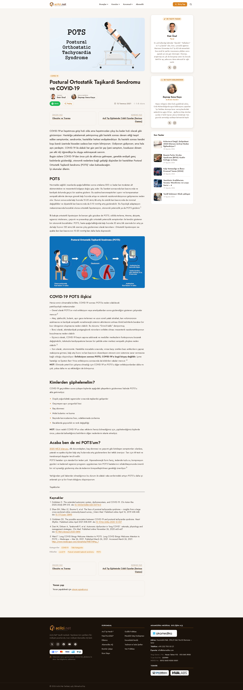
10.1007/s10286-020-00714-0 (88, 504)
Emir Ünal (172, 35)
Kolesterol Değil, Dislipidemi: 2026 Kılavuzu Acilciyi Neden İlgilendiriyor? (176, 144)
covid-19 (62, 552)
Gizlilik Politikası (131, 631)
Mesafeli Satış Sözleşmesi (134, 636)
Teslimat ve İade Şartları (134, 644)
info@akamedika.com (166, 650)
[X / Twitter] (169, 67)
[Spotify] (75, 644)
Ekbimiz (105, 640)
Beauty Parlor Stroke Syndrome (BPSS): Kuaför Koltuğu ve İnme (174, 157)
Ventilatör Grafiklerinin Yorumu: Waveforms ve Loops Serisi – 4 (176, 183)
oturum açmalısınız (80, 589)
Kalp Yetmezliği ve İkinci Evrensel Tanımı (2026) (173, 170)
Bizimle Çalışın (107, 649)
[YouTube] (69, 644)
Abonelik (140, 4)
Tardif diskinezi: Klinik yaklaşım (176, 194)
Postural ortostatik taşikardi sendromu (81, 552)
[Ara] (190, 4)
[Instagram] (175, 67)
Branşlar (103, 4)
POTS (99, 552)
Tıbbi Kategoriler (77, 547)
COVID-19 (54, 76)
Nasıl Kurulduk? (108, 636)
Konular (115, 4)
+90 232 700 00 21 (166, 646)
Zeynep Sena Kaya (172, 96)
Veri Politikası (130, 649)
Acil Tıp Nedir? (108, 631)
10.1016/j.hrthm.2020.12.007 (109, 522)
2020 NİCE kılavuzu (59, 448)
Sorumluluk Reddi (131, 640)
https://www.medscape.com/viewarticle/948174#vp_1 (75, 541)
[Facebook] (63, 644)
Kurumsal (127, 4)
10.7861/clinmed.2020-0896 (67, 531)
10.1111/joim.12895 (63, 514)
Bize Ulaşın (106, 653)
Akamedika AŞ (107, 644)
